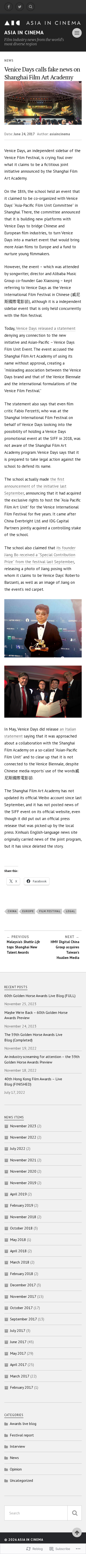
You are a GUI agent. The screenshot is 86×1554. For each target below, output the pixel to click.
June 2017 (18, 1341)
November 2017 (23, 1296)
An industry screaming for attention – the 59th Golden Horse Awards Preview (42, 1059)
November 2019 (23, 1182)
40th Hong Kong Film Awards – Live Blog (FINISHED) (33, 1081)
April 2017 (18, 1364)
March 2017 (19, 1376)
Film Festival (49, 911)
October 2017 (21, 1307)
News (8, 61)
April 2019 (18, 1194)
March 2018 (19, 1262)
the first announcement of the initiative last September (35, 486)
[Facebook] (8, 6)
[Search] (30, 6)
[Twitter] (19, 6)
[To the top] (77, 1532)
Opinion (16, 1469)
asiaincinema (59, 134)
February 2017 (21, 1387)
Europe (28, 911)
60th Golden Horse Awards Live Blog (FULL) (39, 995)
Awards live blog (23, 1423)
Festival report (22, 1435)
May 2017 (18, 1353)
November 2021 (23, 1160)
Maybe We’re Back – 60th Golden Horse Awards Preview (36, 1015)
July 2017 (17, 1330)
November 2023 (23, 1125)
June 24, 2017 (24, 134)
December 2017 (23, 1284)
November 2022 (23, 1137)
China (12, 911)
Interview (17, 1446)
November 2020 (23, 1171)
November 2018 (23, 1216)
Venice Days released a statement (45, 328)
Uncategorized (21, 1480)
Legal (70, 911)
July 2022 (17, 1148)
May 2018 (18, 1239)
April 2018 (18, 1250)
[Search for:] (43, 1513)
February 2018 (21, 1273)
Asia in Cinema (24, 32)
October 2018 (21, 1228)
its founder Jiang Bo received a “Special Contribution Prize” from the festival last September (39, 554)
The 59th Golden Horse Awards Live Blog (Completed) (33, 1037)
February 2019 (21, 1205)
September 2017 (23, 1319)
